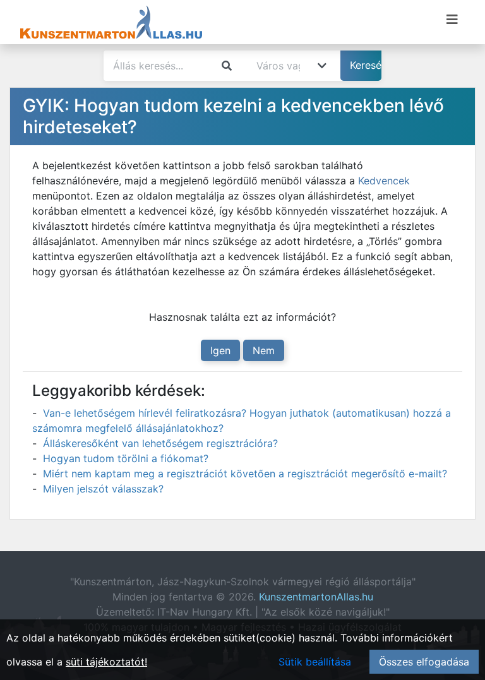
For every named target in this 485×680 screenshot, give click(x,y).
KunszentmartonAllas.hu (316, 596)
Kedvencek (384, 180)
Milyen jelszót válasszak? (103, 488)
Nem (264, 350)
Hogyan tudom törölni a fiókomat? (125, 458)
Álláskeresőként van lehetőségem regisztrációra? (160, 443)
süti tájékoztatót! (106, 661)
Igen (220, 350)
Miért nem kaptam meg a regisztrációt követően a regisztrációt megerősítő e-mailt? (245, 473)
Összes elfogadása (424, 661)
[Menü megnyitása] (452, 19)
